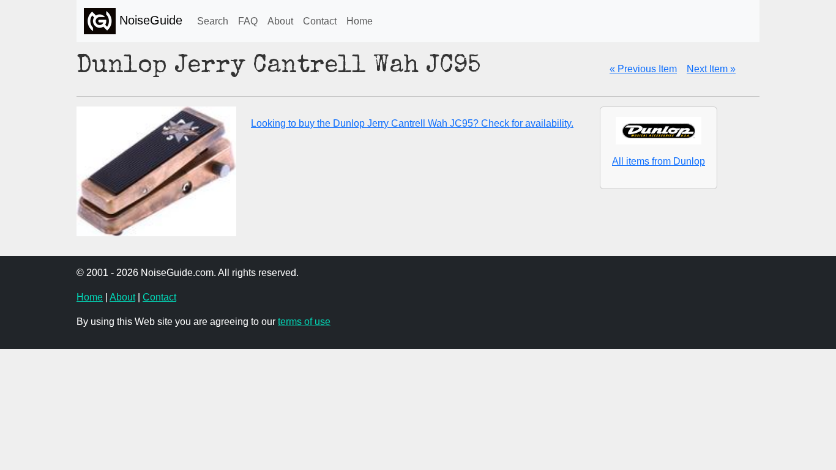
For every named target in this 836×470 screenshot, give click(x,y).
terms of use (304, 321)
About (280, 21)
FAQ (248, 21)
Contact (320, 21)
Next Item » (711, 69)
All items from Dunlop (658, 161)
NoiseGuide (149, 20)
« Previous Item (643, 69)
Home (359, 21)
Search (212, 21)
